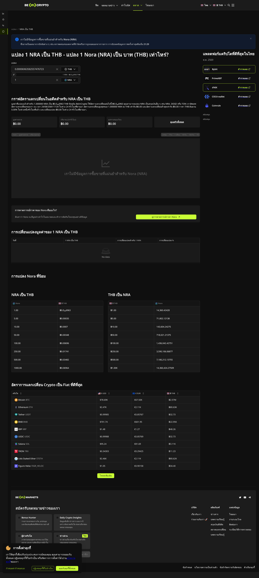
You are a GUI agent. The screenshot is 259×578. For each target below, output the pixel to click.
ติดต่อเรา (233, 524)
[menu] (4, 22)
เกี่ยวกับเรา (196, 514)
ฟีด (96, 5)
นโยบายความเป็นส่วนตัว (205, 567)
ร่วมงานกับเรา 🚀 (199, 519)
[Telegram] (249, 497)
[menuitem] (4, 13)
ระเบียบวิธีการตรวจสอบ (240, 529)
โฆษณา (150, 5)
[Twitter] (240, 497)
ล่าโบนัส (125, 5)
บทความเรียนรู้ (217, 519)
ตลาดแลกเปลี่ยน (218, 529)
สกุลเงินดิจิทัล (217, 524)
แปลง (13, 29)
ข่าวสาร (214, 514)
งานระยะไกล (235, 519)
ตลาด (136, 5)
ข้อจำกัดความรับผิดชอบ (231, 567)
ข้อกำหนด (187, 567)
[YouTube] (244, 497)
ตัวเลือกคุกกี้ (249, 567)
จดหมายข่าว (108, 5)
